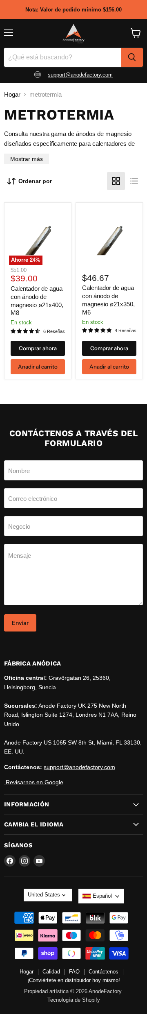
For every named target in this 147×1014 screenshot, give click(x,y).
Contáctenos (103, 972)
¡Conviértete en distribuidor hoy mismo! (73, 980)
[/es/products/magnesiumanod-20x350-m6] (109, 236)
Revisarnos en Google (33, 782)
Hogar (12, 94)
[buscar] (132, 57)
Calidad (51, 972)
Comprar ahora (38, 348)
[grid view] (116, 181)
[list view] (134, 181)
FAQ (74, 972)
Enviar (20, 623)
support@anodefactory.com (80, 75)
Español (102, 896)
